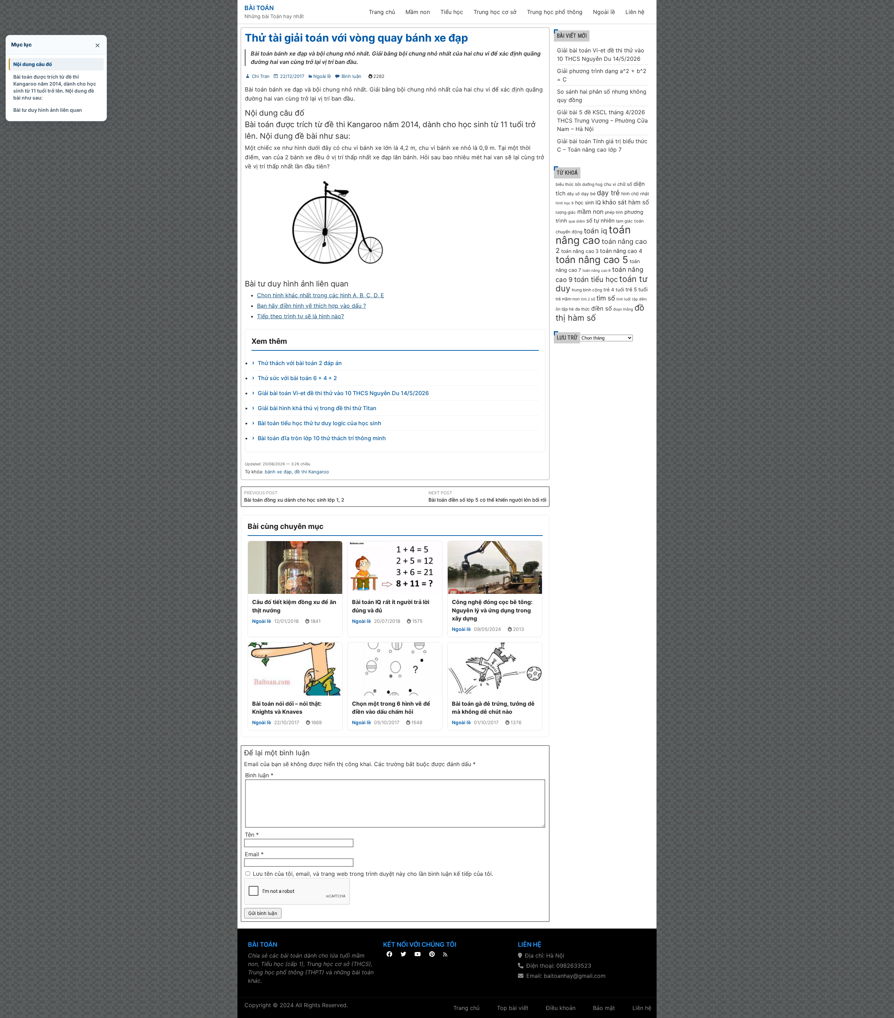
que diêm (577, 221)
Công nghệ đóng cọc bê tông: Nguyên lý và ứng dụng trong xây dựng (492, 609)
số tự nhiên (600, 220)
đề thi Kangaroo (311, 471)
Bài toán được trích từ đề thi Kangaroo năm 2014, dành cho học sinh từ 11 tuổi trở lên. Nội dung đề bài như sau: (54, 87)
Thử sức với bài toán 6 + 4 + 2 (297, 378)
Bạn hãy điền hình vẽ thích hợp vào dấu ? (311, 305)
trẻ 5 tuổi (636, 289)
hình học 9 (565, 203)
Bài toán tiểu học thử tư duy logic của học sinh (319, 423)
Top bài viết (512, 1007)
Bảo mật (604, 1007)
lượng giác (566, 212)
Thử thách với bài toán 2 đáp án (300, 362)
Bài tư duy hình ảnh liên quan (47, 110)
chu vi (610, 184)
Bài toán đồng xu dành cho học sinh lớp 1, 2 (294, 500)
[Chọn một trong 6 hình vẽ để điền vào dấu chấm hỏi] (395, 669)
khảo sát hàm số (625, 202)
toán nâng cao (593, 235)
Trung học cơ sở (495, 11)
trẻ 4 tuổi (613, 289)
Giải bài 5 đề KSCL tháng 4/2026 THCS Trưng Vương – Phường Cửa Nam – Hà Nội (602, 120)
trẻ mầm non (568, 299)
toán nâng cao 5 (592, 260)
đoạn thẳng (623, 309)
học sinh (584, 202)
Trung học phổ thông (554, 11)
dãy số (573, 193)
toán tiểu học (596, 279)
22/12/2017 (292, 76)
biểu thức (565, 184)
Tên (252, 834)
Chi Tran (261, 76)
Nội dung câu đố (32, 64)
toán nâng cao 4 (621, 251)
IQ (598, 202)
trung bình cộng (587, 290)
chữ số (624, 184)
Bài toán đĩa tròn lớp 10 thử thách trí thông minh (322, 438)
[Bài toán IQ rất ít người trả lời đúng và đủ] (395, 567)
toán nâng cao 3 (580, 251)
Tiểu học (451, 11)
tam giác (624, 221)
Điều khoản (561, 1007)
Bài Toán (259, 8)
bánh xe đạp (278, 471)
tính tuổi (623, 299)
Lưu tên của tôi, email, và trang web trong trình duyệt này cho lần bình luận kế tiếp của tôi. (373, 873)
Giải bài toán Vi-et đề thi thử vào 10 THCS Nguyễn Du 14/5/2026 (343, 393)
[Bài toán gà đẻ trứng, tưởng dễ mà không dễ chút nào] (495, 669)
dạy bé (588, 193)
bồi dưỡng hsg (588, 184)
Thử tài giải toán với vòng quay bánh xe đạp (356, 37)
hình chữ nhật (635, 193)
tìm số (605, 298)
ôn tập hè (565, 309)
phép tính (614, 212)
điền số (601, 308)
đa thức (582, 309)
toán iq (595, 230)
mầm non (590, 211)
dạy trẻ (608, 193)
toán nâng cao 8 (596, 270)
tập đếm (639, 299)
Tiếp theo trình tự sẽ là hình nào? (300, 316)
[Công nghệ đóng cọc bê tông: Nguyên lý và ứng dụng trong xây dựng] (495, 567)
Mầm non (417, 11)
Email (254, 854)
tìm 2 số (588, 299)
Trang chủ (382, 11)
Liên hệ (634, 11)
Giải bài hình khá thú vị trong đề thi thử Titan (317, 408)
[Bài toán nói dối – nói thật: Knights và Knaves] (295, 669)
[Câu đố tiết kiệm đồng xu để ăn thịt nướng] (295, 567)
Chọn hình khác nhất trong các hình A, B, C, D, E (320, 295)
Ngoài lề (604, 11)
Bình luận (351, 76)
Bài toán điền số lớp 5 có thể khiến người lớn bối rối (487, 500)
